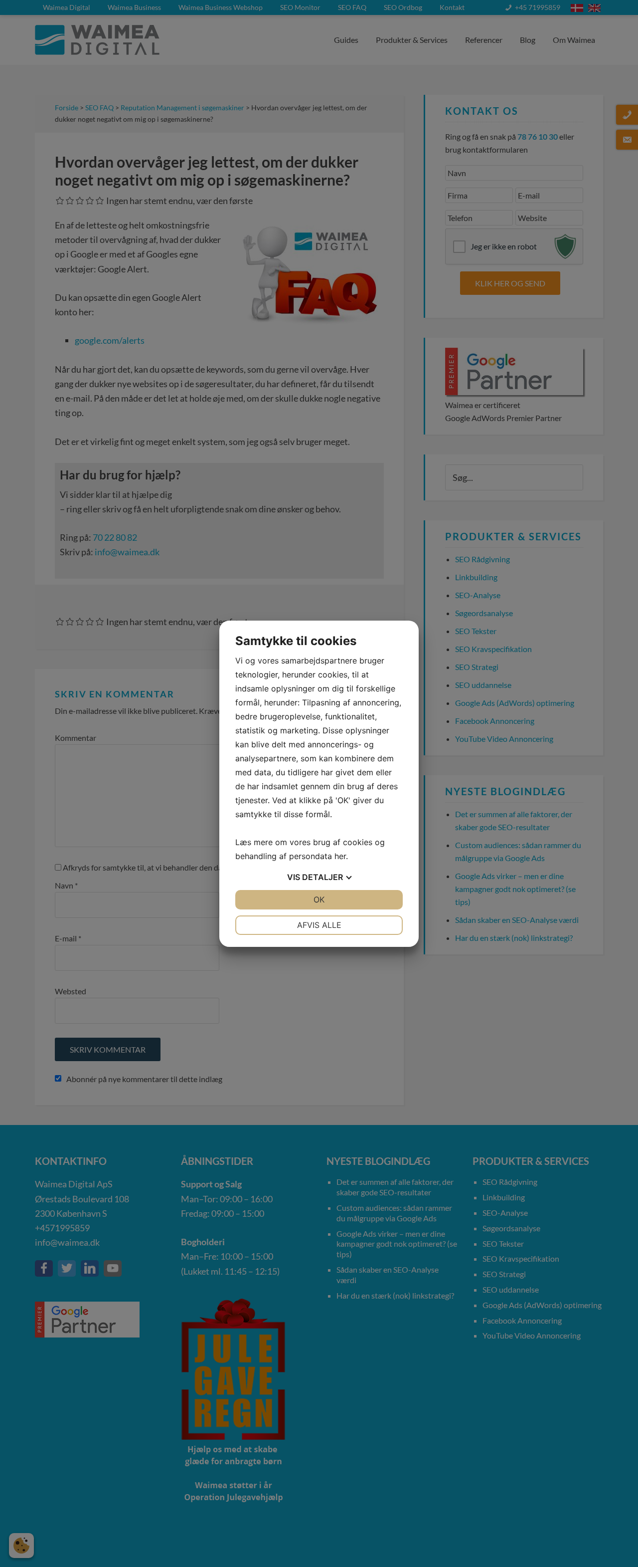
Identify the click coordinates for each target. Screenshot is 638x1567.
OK (319, 899)
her (340, 856)
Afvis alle (319, 925)
